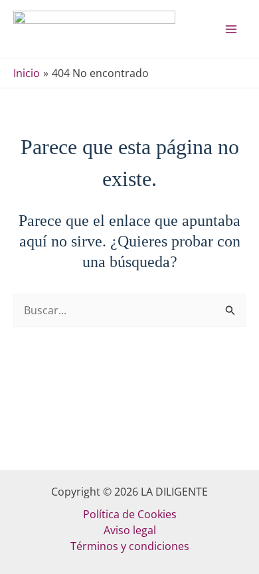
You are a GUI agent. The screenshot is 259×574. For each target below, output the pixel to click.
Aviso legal (130, 530)
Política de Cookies (130, 514)
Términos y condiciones (129, 546)
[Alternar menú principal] (231, 29)
